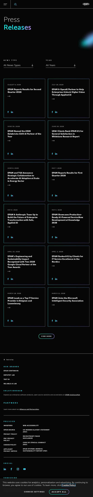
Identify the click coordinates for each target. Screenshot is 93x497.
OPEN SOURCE (9, 430)
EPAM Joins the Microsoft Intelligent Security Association (67, 299)
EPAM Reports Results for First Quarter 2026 (67, 174)
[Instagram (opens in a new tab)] (18, 469)
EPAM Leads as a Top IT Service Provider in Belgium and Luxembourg (23, 301)
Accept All (59, 492)
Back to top (9, 359)
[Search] (15, 4)
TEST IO (7, 379)
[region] (46, 487)
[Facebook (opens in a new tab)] (11, 469)
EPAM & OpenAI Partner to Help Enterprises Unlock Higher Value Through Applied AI (68, 92)
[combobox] (18, 65)
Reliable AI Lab (10, 383)
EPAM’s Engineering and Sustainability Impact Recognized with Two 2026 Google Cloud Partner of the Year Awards (22, 261)
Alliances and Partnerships (29, 409)
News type (10, 60)
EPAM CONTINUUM (11, 371)
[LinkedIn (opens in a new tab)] (4, 469)
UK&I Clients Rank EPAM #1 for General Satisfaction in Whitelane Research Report (67, 134)
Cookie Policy (68, 485)
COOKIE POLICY (10, 445)
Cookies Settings (34, 492)
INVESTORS (8, 425)
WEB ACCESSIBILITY (31, 425)
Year (49, 60)
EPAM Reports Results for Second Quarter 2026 (24, 90)
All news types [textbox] (12, 65)
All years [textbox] (50, 65)
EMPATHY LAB (9, 375)
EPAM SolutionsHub (72, 395)
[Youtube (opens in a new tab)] (24, 469)
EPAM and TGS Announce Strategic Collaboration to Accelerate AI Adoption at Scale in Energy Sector (23, 177)
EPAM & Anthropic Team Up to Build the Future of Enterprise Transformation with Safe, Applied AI (23, 218)
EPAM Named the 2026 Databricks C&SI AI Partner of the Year (24, 134)
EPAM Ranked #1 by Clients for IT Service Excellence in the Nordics (67, 259)
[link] (8, 112)
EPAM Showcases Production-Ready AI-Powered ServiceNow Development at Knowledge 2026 (67, 218)
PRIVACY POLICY (10, 434)
